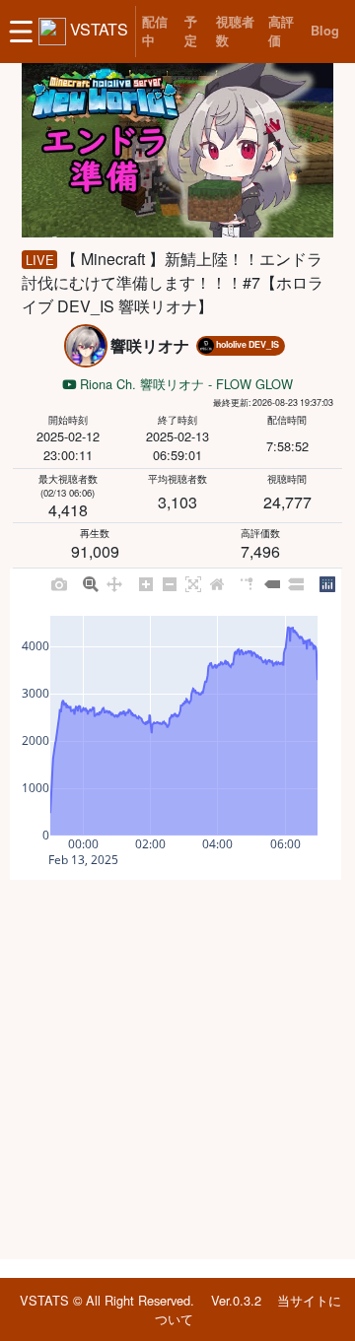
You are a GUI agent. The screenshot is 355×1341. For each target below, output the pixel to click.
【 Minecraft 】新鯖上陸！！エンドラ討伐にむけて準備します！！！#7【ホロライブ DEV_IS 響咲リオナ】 (172, 282)
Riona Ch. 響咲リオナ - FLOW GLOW (184, 383)
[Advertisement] (177, 1069)
